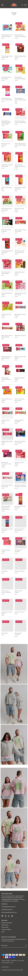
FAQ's (2, 932)
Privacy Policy (4, 927)
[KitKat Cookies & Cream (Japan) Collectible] (7, 27)
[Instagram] (5, 916)
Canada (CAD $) (4, 967)
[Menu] (2, 5)
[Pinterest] (12, 916)
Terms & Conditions (6, 929)
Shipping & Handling (6, 923)
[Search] (22, 5)
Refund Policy (4, 925)
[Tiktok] (9, 916)
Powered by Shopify (18, 970)
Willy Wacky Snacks (9, 970)
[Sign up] (26, 945)
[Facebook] (2, 916)
